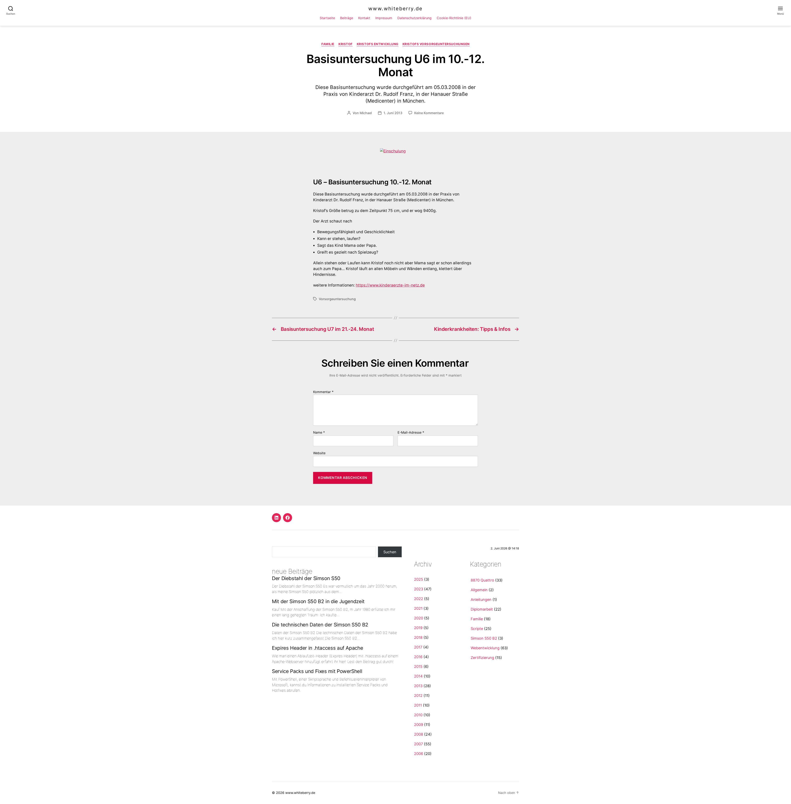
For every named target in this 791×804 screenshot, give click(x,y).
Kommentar (323, 392)
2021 (418, 608)
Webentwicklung (485, 648)
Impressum (383, 18)
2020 (418, 618)
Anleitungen (481, 599)
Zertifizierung (482, 657)
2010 (418, 715)
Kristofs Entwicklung (377, 44)
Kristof (345, 44)
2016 (418, 657)
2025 (418, 579)
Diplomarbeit (482, 609)
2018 (418, 637)
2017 (418, 647)
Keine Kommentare (429, 113)
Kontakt (364, 18)
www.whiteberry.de (395, 8)
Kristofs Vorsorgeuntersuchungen (436, 44)
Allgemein (479, 590)
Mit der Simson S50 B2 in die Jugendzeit (318, 601)
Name (319, 432)
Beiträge (346, 18)
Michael (366, 113)
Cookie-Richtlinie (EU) (454, 18)
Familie (327, 44)
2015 (418, 666)
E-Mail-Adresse (411, 432)
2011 (418, 705)
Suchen (389, 552)
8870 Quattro (482, 580)
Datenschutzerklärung (414, 18)
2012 (418, 695)
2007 (418, 744)
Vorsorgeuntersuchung (337, 299)
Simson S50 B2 (484, 638)
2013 (418, 686)
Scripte (477, 628)
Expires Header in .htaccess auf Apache (317, 648)
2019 (418, 628)
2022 (418, 599)
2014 (418, 676)
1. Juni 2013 (393, 113)
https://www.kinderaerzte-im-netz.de (390, 285)
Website (319, 453)
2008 (418, 734)
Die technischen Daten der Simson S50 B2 (320, 625)
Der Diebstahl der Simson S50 (306, 578)
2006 (418, 753)
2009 (418, 724)
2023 (418, 589)
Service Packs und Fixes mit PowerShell (317, 671)
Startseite (327, 18)
